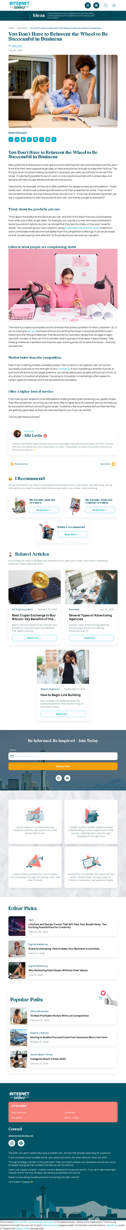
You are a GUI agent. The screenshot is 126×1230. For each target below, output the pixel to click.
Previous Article (21, 464)
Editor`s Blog (71, 1117)
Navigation (17, 1117)
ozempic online (22, 1228)
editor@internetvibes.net (20, 1135)
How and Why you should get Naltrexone (34, 1221)
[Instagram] (88, 5)
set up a (32, 331)
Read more (42, 510)
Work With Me (19, 1112)
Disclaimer (70, 1112)
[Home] (19, 5)
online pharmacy (49, 1225)
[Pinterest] (96, 5)
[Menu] (114, 5)
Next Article (105, 464)
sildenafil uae (112, 1225)
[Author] (45, 436)
